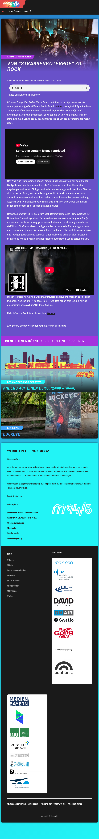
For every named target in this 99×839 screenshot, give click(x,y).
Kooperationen (13, 586)
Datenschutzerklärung (17, 804)
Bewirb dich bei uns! (14, 496)
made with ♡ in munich (49, 816)
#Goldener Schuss (28, 325)
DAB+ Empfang (14, 581)
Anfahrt (11, 596)
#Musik (43, 325)
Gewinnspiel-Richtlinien (17, 570)
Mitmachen (12, 591)
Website (51, 313)
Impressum (33, 804)
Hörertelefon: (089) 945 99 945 (53, 804)
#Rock (50, 325)
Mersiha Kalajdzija (25, 80)
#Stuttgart (60, 325)
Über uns (11, 575)
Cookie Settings (75, 804)
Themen (11, 560)
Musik (10, 565)
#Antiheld (12, 325)
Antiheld (59, 106)
